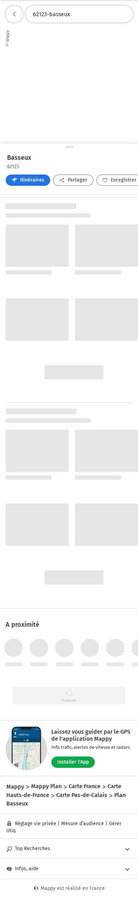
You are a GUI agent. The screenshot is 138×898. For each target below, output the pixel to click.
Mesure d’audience (82, 824)
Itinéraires (32, 180)
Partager (77, 180)
